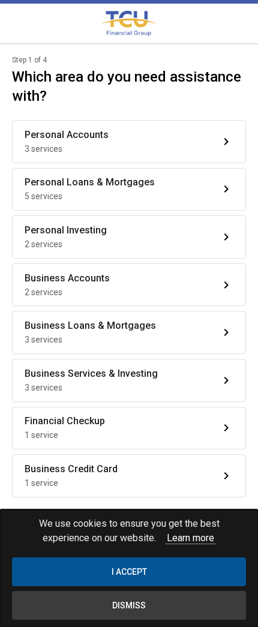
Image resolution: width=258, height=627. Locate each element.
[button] (129, 141)
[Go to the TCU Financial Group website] (129, 23)
